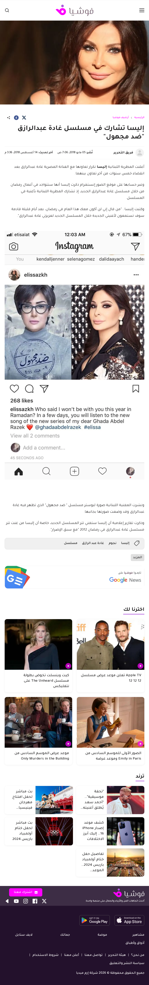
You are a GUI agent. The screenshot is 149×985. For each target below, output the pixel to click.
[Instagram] (25, 901)
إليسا (125, 543)
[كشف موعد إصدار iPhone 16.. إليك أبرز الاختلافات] (125, 831)
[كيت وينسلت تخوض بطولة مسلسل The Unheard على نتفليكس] (38, 644)
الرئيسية (139, 117)
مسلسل (70, 543)
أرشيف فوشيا (121, 117)
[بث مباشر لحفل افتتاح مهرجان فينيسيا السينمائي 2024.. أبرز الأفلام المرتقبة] (54, 800)
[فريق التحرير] (139, 152)
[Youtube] (16, 901)
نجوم (112, 543)
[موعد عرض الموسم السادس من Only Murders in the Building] (38, 722)
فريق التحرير (123, 153)
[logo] (74, 10)
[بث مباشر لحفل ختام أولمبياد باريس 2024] (54, 831)
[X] (24, 117)
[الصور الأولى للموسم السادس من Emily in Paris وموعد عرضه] (110, 722)
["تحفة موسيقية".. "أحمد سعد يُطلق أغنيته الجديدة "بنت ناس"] (125, 800)
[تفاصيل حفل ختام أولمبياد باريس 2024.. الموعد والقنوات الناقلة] (125, 862)
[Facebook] (16, 117)
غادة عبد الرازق (93, 543)
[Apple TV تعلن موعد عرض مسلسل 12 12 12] (110, 644)
